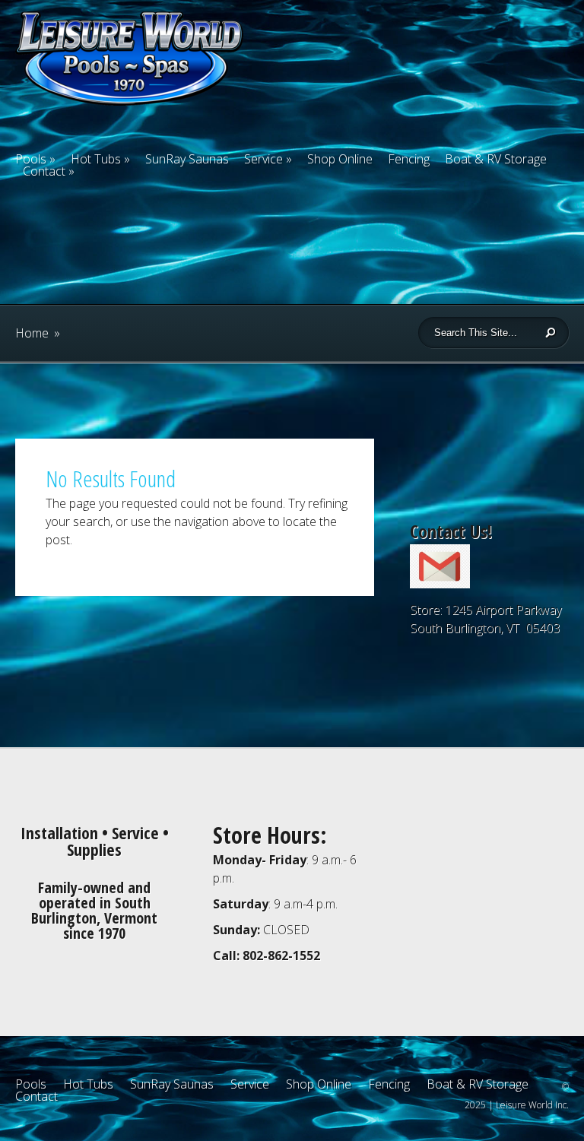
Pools (30, 1084)
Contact (44, 171)
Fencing (409, 159)
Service (263, 159)
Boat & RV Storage (496, 159)
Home (32, 333)
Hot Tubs (96, 159)
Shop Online (340, 159)
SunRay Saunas (187, 159)
